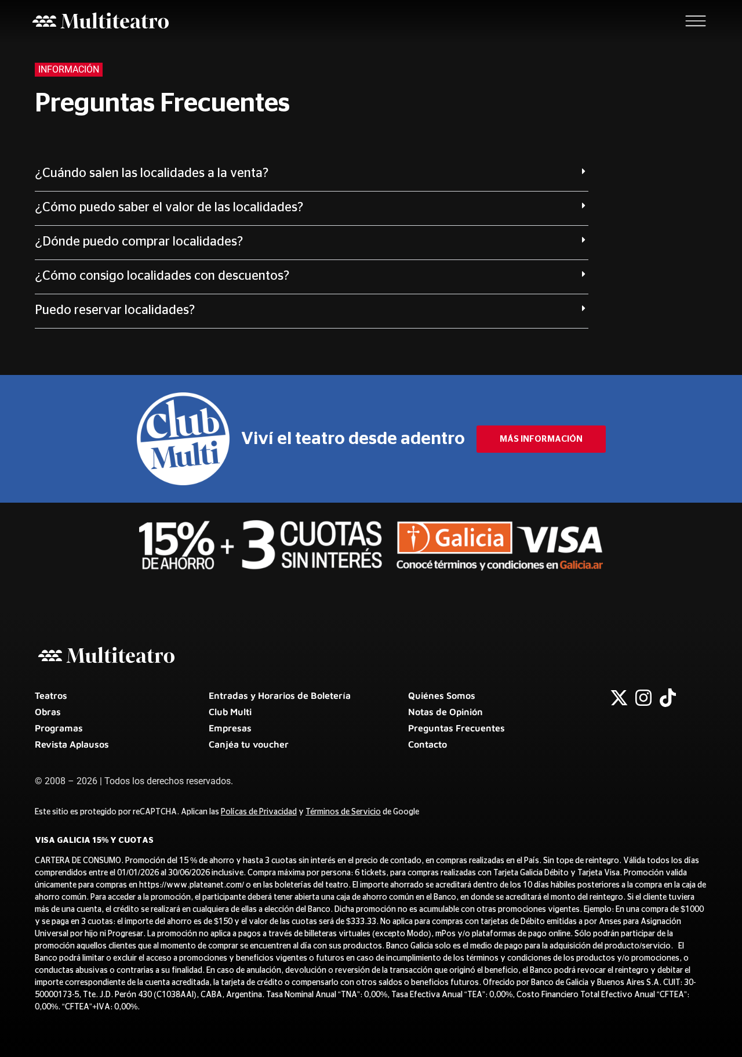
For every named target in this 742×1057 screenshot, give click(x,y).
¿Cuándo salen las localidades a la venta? (151, 173)
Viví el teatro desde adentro (353, 439)
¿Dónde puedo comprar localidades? (139, 241)
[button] (311, 174)
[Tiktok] (668, 697)
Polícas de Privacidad (259, 812)
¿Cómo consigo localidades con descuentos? (162, 275)
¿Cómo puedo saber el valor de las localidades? (169, 207)
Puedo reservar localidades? (115, 310)
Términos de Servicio (343, 812)
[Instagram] (643, 697)
